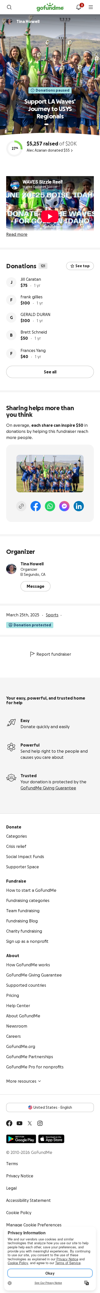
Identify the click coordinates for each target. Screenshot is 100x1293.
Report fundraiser (53, 654)
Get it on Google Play (21, 1139)
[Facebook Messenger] (64, 506)
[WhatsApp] (50, 506)
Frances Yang (33, 350)
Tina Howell (32, 564)
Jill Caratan (31, 279)
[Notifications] (78, 7)
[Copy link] (21, 506)
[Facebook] (36, 506)
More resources (21, 1081)
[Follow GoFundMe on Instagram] (40, 1123)
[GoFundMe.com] (50, 7)
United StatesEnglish (52, 1107)
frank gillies (32, 297)
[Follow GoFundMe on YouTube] (19, 1123)
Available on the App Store (51, 1139)
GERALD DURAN (36, 314)
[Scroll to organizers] (9, 21)
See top (82, 266)
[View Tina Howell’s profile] (11, 569)
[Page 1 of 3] (46, 124)
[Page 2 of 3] (51, 124)
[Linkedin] (79, 506)
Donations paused (52, 90)
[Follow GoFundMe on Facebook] (9, 1123)
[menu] (91, 7)
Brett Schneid (34, 332)
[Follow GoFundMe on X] (30, 1123)
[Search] (9, 7)
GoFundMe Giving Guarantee (48, 788)
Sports (52, 615)
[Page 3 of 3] (55, 124)
